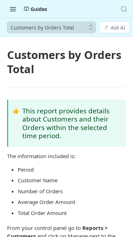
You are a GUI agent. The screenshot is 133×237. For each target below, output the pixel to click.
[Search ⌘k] (123, 9)
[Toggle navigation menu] (12, 9)
